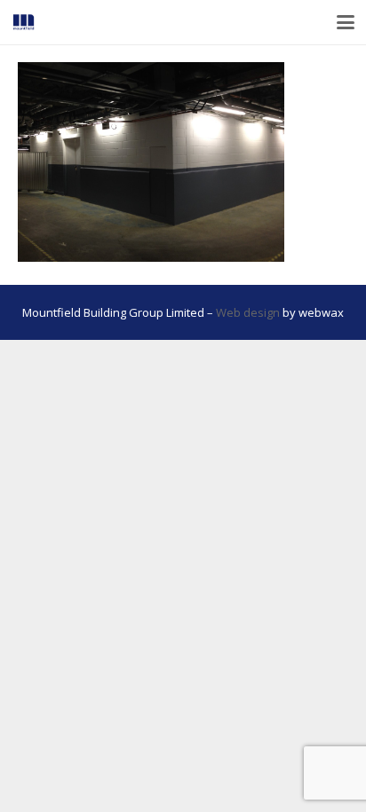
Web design (248, 312)
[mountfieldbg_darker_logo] (24, 22)
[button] (346, 22)
